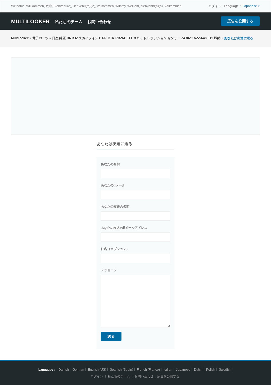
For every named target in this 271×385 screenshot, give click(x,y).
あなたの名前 (110, 164)
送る (111, 336)
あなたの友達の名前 (115, 206)
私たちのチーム (69, 21)
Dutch (198, 369)
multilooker (30, 21)
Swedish (225, 369)
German (78, 369)
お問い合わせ (99, 21)
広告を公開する (240, 21)
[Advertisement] (135, 96)
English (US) (97, 369)
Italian (168, 369)
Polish (210, 369)
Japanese (183, 369)
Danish (63, 369)
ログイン (215, 6)
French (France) (148, 369)
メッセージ (109, 270)
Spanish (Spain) (121, 369)
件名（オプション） (115, 249)
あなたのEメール (113, 185)
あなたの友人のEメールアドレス (124, 228)
